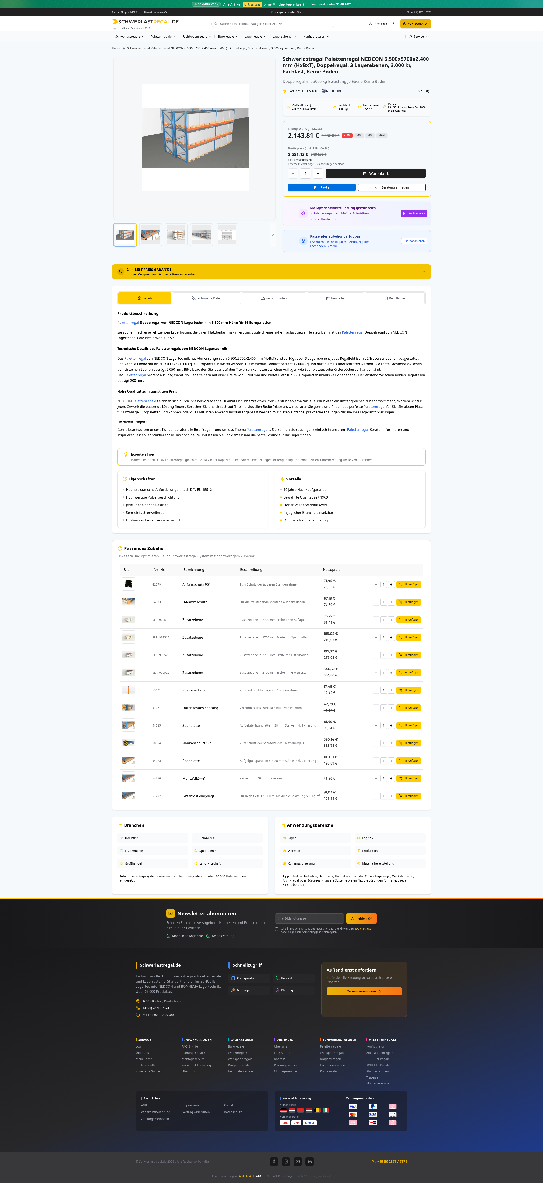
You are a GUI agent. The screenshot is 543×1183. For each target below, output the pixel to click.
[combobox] (272, 23)
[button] (125, 234)
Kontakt (279, 1059)
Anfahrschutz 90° (196, 584)
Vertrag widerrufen (196, 1112)
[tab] (271, 272)
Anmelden (359, 918)
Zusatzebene (192, 619)
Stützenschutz (193, 690)
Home (116, 48)
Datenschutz (363, 928)
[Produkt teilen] (427, 91)
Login (140, 1046)
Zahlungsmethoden (155, 1119)
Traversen (373, 1077)
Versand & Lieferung (196, 1065)
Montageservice (193, 1059)
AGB (144, 1105)
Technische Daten (209, 298)
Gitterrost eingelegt (198, 796)
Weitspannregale (240, 1059)
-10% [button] (347, 135)
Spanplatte (191, 725)
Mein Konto (144, 1059)
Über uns (142, 1053)
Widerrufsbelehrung (155, 1112)
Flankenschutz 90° (197, 743)
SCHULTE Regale (378, 1065)
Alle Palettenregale (379, 1053)
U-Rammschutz (194, 602)
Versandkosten (276, 298)
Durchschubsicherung (200, 708)
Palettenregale (144, 401)
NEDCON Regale (378, 1059)
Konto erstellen (146, 1065)
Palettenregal (128, 322)
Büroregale (236, 1046)
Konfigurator (329, 1071)
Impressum (190, 1105)
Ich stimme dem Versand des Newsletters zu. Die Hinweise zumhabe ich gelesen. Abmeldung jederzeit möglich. (326, 930)
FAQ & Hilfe (190, 1046)
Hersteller (338, 298)
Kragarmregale (239, 1065)
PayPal (325, 187)
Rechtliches (397, 298)
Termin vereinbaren (361, 991)
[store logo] (145, 21)
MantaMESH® (193, 778)
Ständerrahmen (377, 1071)
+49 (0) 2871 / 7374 (421, 12)
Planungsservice (193, 1053)
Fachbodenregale (240, 1071)
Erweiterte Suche (148, 1071)
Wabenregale (237, 1053)
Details (147, 298)
